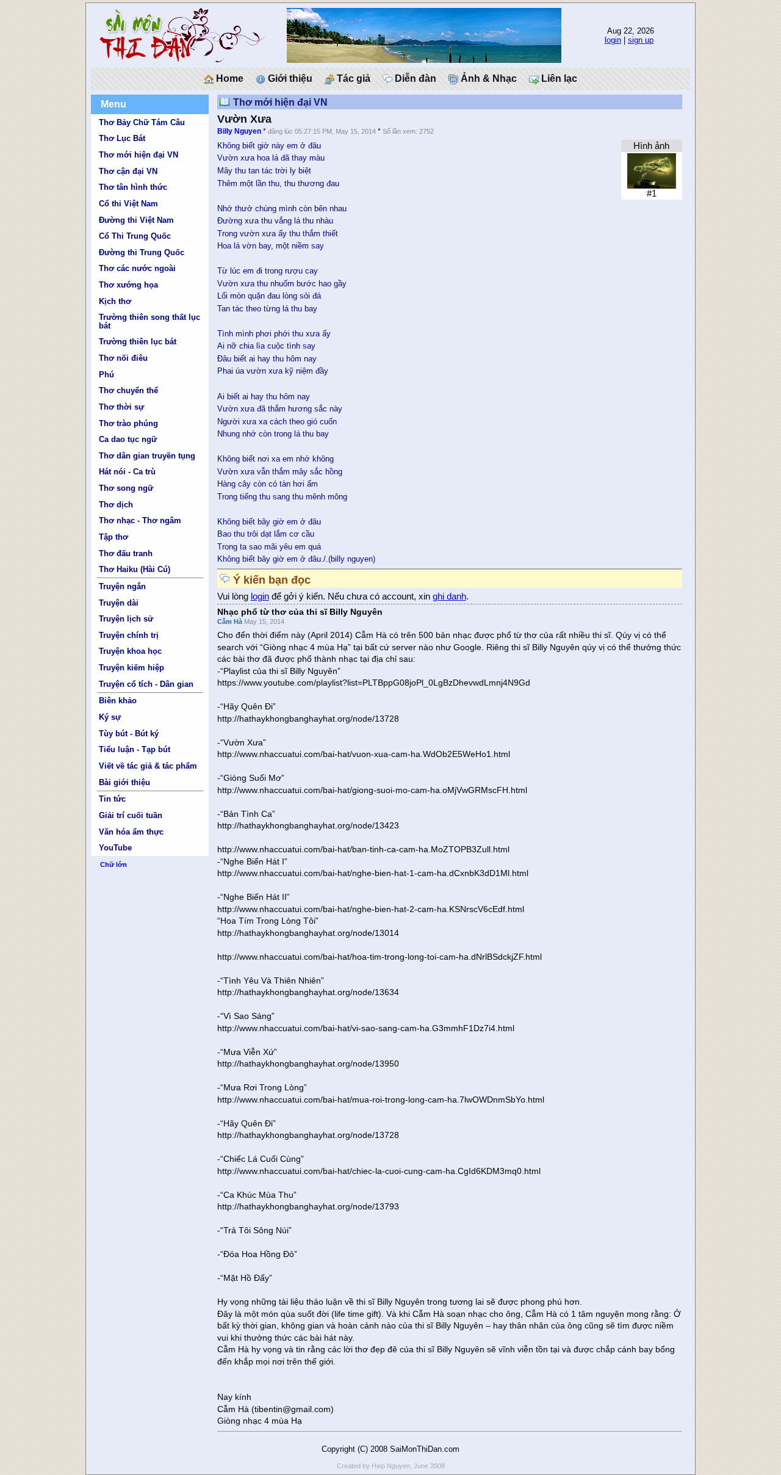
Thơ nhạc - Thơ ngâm (140, 520)
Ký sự (110, 717)
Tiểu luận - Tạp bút (134, 749)
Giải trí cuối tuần (130, 815)
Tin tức (112, 798)
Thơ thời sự (121, 406)
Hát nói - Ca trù (127, 471)
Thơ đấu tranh (126, 553)
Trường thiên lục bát (137, 341)
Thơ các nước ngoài (137, 268)
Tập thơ (113, 537)
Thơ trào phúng (128, 423)
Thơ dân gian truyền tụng (147, 455)
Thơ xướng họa (128, 284)
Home (228, 78)
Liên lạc (558, 78)
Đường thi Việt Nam (136, 220)
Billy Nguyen (239, 131)
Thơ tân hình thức (133, 187)
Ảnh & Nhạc (487, 78)
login (613, 40)
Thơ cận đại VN (128, 171)
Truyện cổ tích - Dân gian (146, 684)
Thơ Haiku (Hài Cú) (134, 569)
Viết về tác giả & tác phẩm (148, 765)
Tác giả (352, 78)
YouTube (115, 847)
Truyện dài (119, 602)
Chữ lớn (113, 864)
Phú (106, 374)
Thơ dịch (116, 504)
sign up (640, 40)
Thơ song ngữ (126, 488)
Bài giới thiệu (124, 782)
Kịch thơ (115, 301)
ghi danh (449, 596)
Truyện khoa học (130, 651)
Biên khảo (118, 700)
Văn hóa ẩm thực (131, 831)
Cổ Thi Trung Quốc (135, 236)
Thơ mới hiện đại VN (138, 154)
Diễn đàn (414, 78)
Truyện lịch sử (126, 618)
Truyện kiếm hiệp (131, 667)
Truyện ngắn (122, 586)
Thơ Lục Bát (122, 138)
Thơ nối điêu (123, 358)
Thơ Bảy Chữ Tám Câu (142, 122)
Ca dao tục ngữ (128, 439)
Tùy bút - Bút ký (129, 733)
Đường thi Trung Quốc (141, 252)
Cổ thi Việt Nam (128, 203)
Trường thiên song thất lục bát (149, 321)
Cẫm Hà (230, 621)
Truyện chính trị (129, 635)
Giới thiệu (288, 78)
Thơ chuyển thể (128, 390)
